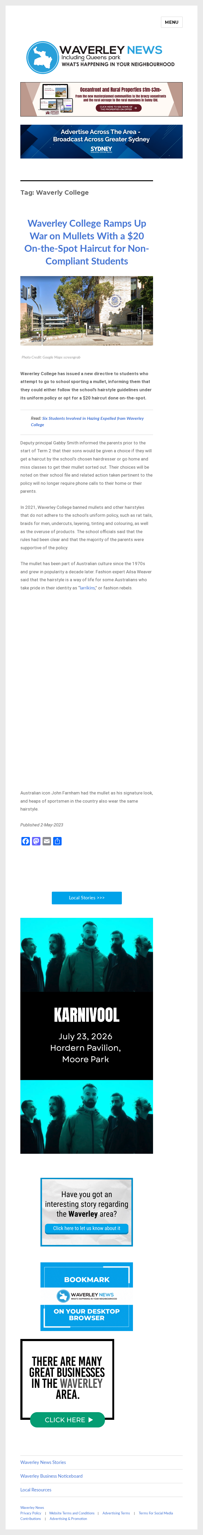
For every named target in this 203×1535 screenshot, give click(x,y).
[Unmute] (125, 1149)
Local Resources (35, 1490)
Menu (172, 22)
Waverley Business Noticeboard (51, 1476)
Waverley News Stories (43, 1462)
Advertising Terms (116, 1513)
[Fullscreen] (147, 1149)
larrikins (87, 588)
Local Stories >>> (87, 898)
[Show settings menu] (136, 1149)
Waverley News (32, 1508)
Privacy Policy (30, 1513)
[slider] (81, 1149)
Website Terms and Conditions (72, 1513)
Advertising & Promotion (68, 1519)
